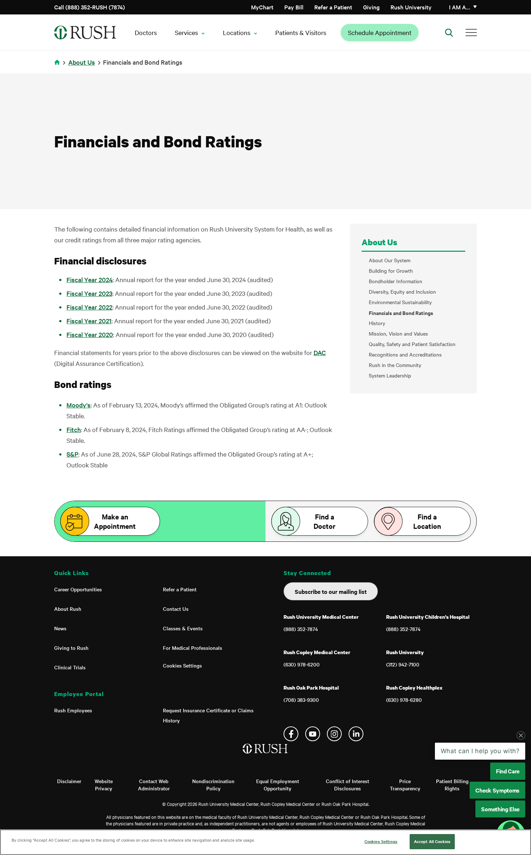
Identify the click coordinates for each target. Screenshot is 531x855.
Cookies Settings (182, 665)
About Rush (67, 608)
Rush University (411, 7)
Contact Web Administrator (154, 784)
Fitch (73, 429)
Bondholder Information (395, 281)
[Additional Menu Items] (471, 32)
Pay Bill (293, 7)
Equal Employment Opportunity (277, 784)
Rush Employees (73, 710)
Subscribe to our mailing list (331, 591)
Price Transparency (405, 784)
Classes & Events (183, 628)
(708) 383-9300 (301, 699)
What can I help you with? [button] (480, 751)
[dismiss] (521, 735)
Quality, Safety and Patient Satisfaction (412, 344)
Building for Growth (391, 270)
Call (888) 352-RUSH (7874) (89, 7)
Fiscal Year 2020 (89, 334)
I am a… (459, 7)
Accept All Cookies (432, 841)
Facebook (291, 733)
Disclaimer (69, 781)
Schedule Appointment (379, 32)
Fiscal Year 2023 (89, 293)
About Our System (389, 260)
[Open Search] (449, 32)
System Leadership (390, 375)
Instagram (334, 733)
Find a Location (427, 521)
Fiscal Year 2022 (89, 307)
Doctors (146, 32)
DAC (320, 352)
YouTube (312, 733)
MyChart (262, 7)
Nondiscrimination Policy (213, 784)
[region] (265, 842)
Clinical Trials (70, 667)
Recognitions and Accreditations (405, 354)
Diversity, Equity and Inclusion (402, 291)
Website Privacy (104, 784)
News (60, 628)
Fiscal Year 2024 (89, 279)
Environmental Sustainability (400, 302)
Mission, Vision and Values (398, 333)
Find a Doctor (325, 521)
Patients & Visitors (300, 32)
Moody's (78, 405)
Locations (236, 32)
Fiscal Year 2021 (89, 320)
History (377, 323)
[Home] (265, 756)
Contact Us (176, 608)
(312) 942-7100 (402, 664)
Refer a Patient (333, 7)
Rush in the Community (395, 365)
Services (186, 32)
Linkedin (356, 733)
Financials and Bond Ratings (401, 312)
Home (58, 67)
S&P (72, 454)
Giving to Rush (71, 647)
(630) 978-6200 (302, 664)
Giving (371, 7)
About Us (81, 62)
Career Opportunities (78, 589)
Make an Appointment (115, 521)
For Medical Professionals (192, 647)
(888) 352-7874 (301, 628)
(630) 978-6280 (404, 699)
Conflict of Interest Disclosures (347, 784)
